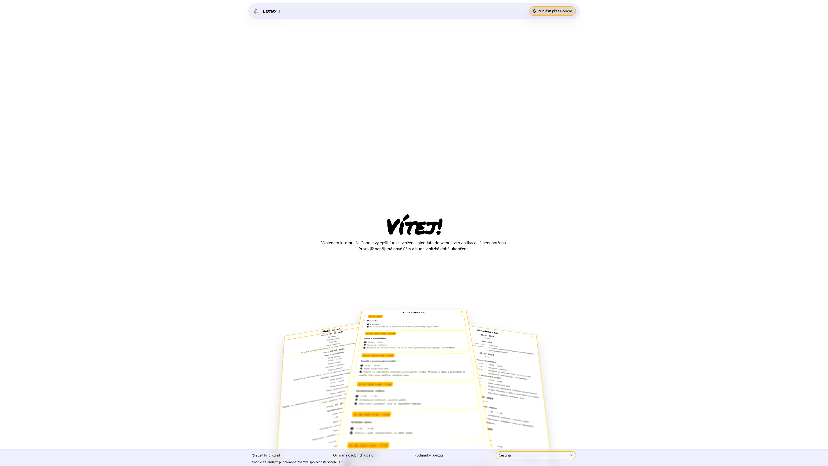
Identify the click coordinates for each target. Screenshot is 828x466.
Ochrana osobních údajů (353, 455)
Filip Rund (272, 455)
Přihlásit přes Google (555, 11)
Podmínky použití (428, 455)
